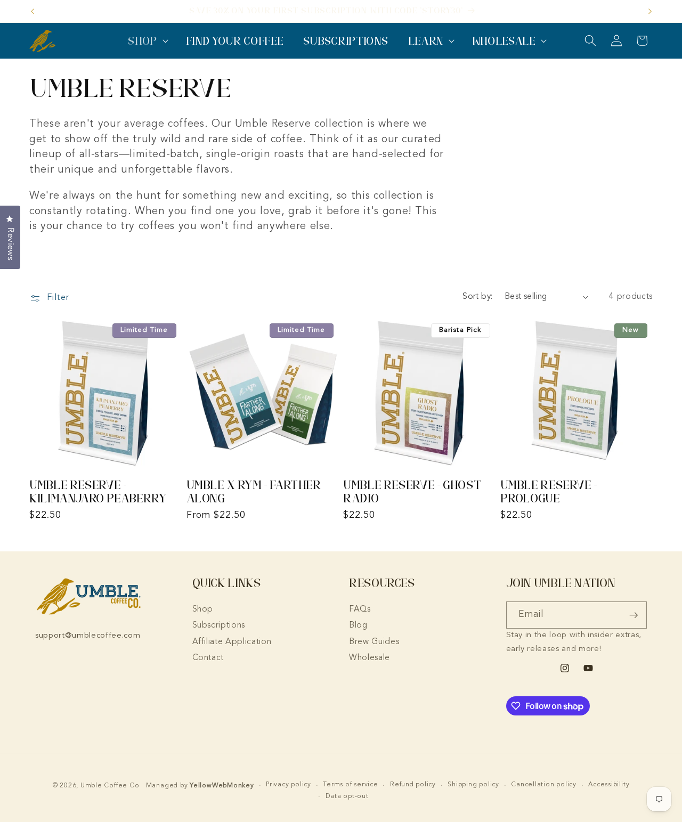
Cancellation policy (544, 785)
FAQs (360, 609)
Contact (208, 658)
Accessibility (608, 785)
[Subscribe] (633, 615)
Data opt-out (347, 796)
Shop (203, 609)
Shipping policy (473, 785)
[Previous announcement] (32, 11)
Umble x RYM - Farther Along (253, 491)
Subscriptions (219, 625)
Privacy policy (288, 785)
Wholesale (369, 658)
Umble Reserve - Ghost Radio (412, 491)
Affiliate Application (232, 642)
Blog (358, 625)
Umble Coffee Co (110, 786)
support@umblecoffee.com (87, 636)
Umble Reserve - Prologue (548, 491)
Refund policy (413, 785)
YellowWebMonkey (222, 786)
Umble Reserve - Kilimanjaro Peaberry (98, 491)
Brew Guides (374, 642)
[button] (147, 41)
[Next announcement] (650, 11)
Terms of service (350, 785)
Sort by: (477, 296)
